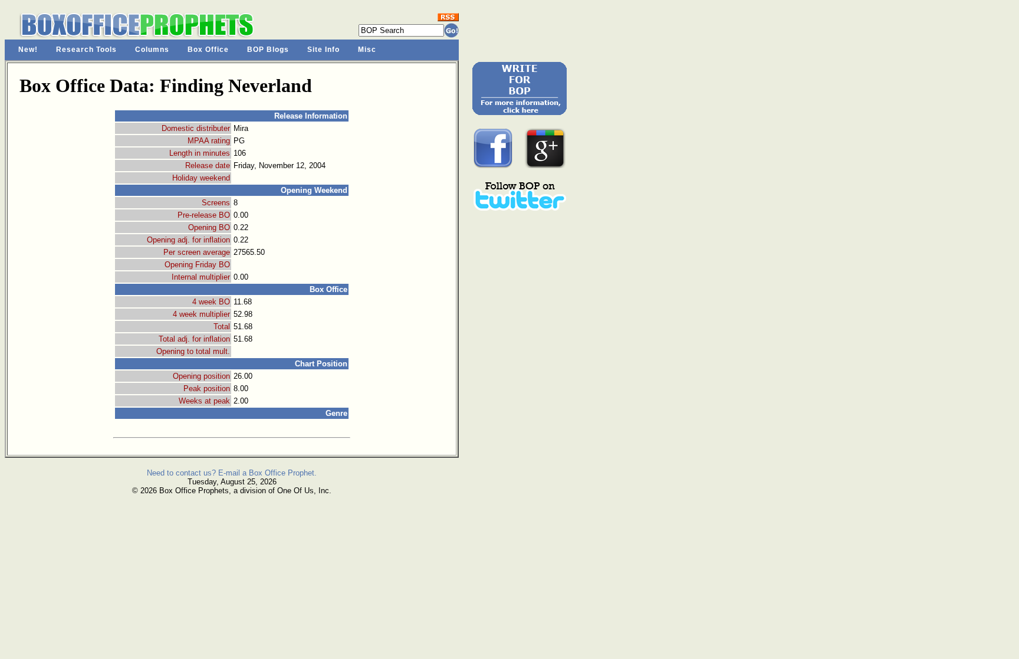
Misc (367, 49)
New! (28, 49)
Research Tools (86, 49)
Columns (152, 49)
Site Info (323, 49)
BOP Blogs (268, 49)
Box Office (208, 49)
